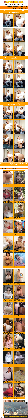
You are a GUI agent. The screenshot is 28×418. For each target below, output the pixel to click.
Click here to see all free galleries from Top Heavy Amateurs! (13, 164)
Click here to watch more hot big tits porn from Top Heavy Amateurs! (14, 103)
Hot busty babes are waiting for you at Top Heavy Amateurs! (14, 57)
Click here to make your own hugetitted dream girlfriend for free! (13, 11)
